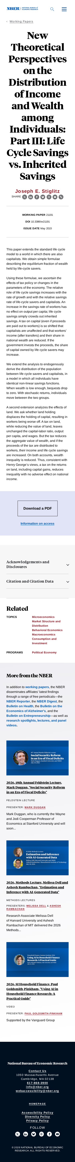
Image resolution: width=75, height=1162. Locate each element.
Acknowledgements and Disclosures (27, 564)
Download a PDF (37, 508)
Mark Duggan (35, 807)
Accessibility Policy (37, 1112)
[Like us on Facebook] (49, 1134)
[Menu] (64, 9)
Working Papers (21, 21)
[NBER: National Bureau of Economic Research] (23, 9)
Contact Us (37, 1070)
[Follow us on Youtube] (57, 1134)
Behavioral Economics (47, 630)
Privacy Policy (37, 1120)
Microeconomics (43, 616)
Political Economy (44, 652)
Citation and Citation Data (30, 581)
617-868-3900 (37, 1082)
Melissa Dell (36, 905)
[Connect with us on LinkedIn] (25, 1134)
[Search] (52, 9)
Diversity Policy (37, 1116)
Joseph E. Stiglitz (37, 191)
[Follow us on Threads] (41, 1134)
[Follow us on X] (17, 1134)
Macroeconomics (43, 634)
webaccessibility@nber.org (37, 1090)
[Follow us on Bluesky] (33, 1134)
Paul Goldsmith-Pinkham (43, 1013)
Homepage (37, 1103)
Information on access (37, 523)
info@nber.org (37, 1086)
